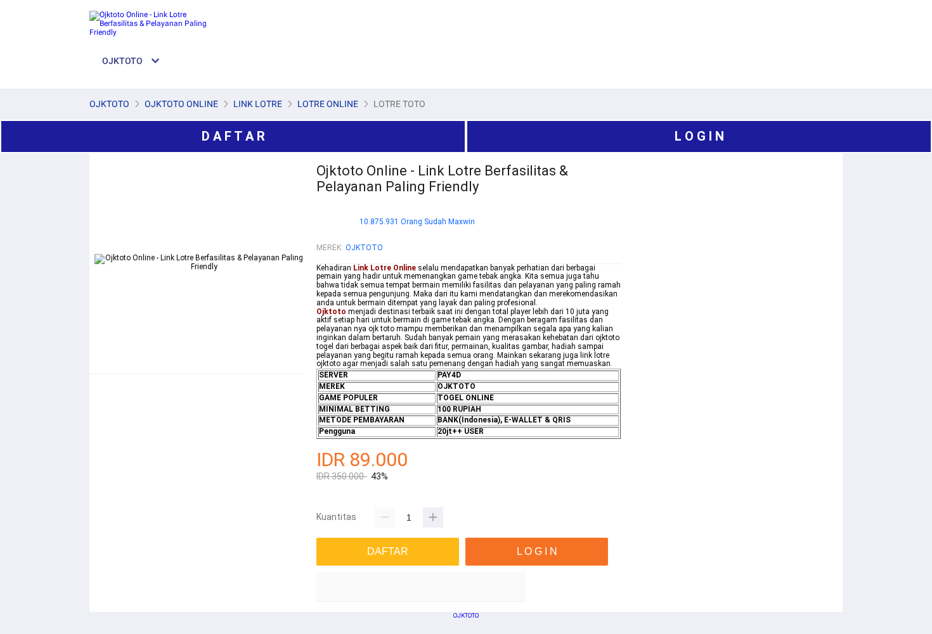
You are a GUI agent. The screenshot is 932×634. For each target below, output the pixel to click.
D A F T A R (233, 136)
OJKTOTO (364, 247)
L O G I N (699, 136)
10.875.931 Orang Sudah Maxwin (417, 222)
